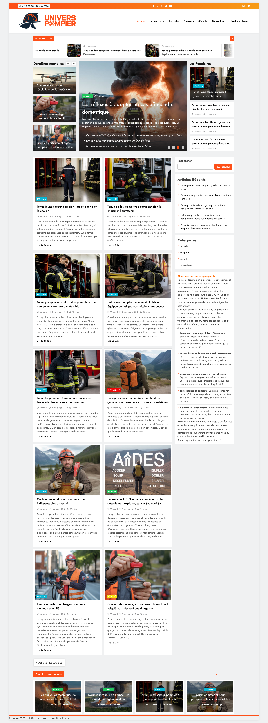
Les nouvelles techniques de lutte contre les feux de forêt (58, 697)
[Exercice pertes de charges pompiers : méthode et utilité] (67, 575)
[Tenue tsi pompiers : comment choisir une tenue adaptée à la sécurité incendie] (67, 372)
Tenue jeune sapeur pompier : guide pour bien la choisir (159, 697)
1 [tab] (169, 147)
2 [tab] (173, 147)
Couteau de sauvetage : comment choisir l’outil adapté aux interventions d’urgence (137, 606)
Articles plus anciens (50, 663)
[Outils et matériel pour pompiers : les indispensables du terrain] (67, 470)
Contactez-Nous (239, 21)
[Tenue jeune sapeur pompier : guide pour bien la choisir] (67, 180)
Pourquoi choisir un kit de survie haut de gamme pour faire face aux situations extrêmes (127, 111)
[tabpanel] (133, 106)
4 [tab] (183, 147)
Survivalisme (219, 21)
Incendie (174, 21)
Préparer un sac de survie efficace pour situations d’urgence (120, 146)
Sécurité (203, 21)
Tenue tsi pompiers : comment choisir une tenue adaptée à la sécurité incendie (64, 400)
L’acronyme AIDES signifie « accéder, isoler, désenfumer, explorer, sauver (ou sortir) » (135, 501)
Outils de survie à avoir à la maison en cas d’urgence (115, 140)
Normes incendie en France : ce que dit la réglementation (108, 697)
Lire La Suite (43, 245)
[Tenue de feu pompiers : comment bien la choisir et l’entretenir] (48, 50)
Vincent (197, 114)
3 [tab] (178, 147)
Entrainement (157, 21)
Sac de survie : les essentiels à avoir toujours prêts (114, 135)
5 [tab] (232, 674)
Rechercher (184, 161)
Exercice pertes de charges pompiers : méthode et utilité (55, 116)
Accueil (141, 21)
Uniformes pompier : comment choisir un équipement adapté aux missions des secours (210, 143)
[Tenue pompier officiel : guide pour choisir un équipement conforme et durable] (127, 50)
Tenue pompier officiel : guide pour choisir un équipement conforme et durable (211, 126)
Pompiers (188, 21)
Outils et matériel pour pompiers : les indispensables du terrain (61, 501)
